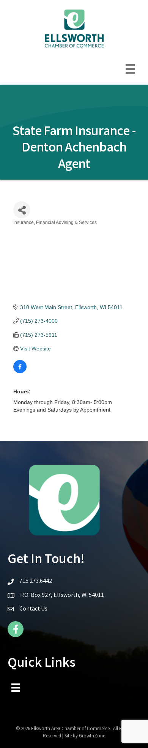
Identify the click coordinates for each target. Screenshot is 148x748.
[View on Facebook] (20, 371)
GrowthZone (92, 736)
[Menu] (130, 69)
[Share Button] (21, 209)
